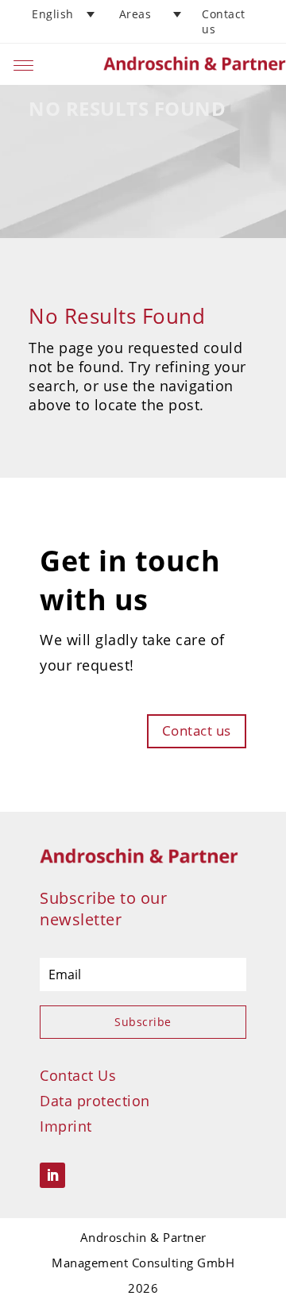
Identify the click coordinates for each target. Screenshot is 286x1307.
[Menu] (23, 64)
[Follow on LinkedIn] (52, 1175)
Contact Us (78, 1075)
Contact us (196, 730)
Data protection (95, 1100)
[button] (65, 13)
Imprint (66, 1126)
